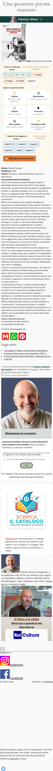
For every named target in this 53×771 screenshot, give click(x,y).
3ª (17, 75)
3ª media (20, 81)
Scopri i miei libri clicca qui (13, 319)
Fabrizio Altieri (28, 19)
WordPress (48, 682)
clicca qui (14, 758)
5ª (29, 75)
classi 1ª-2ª (10, 144)
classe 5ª (9, 150)
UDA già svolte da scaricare (20, 158)
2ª (11, 75)
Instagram (16, 665)
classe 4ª (34, 144)
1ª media (37, 75)
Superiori (32, 81)
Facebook (16, 678)
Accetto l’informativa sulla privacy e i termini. (26, 459)
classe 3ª (22, 144)
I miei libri (8, 359)
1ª (6, 75)
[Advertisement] (26, 717)
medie (19, 150)
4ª (23, 75)
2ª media (8, 81)
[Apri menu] (41, 19)
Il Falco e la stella (26, 619)
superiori (29, 150)
